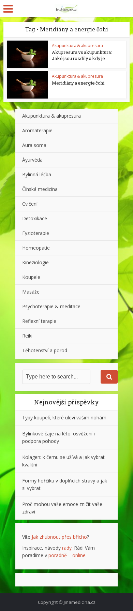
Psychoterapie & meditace (51, 306)
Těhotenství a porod (44, 350)
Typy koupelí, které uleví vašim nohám (64, 417)
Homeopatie (36, 247)
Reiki (27, 335)
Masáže (31, 291)
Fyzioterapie (35, 233)
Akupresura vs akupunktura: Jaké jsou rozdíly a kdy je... (82, 55)
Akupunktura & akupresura (77, 45)
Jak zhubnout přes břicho (59, 537)
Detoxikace (34, 218)
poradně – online (67, 555)
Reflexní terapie (39, 321)
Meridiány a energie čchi (78, 83)
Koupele (31, 277)
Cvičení (30, 203)
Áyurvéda (32, 160)
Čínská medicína (40, 189)
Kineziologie (35, 262)
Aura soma (34, 145)
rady (67, 548)
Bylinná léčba (36, 174)
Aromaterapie (37, 130)
